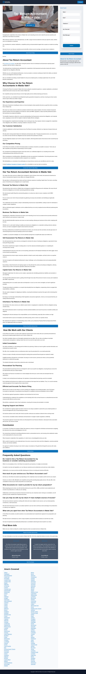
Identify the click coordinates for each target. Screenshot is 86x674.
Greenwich (33, 581)
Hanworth (33, 626)
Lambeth (6, 628)
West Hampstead (8, 575)
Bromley (6, 658)
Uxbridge (33, 643)
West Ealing (7, 638)
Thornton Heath (34, 613)
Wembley (6, 613)
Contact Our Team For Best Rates (30, 167)
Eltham (32, 641)
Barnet (32, 574)
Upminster (33, 664)
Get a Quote (29, 25)
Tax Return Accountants (9, 63)
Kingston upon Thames (36, 608)
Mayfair (5, 583)
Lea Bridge (6, 641)
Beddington (33, 628)
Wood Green (7, 631)
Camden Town (7, 580)
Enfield (32, 614)
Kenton (5, 644)
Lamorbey (33, 650)
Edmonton (33, 586)
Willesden (6, 584)
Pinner (32, 607)
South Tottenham (8, 634)
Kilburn (5, 572)
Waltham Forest (34, 592)
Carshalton (33, 632)
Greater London (34, 611)
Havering (33, 661)
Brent (5, 595)
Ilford (32, 635)
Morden (32, 589)
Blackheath (33, 598)
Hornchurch (33, 662)
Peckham (6, 640)
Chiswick (6, 602)
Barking (32, 637)
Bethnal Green (7, 626)
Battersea (6, 608)
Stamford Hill (7, 625)
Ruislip (32, 623)
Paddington (6, 574)
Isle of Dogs (7, 664)
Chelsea (6, 587)
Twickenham (34, 577)
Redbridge (33, 622)
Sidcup (32, 649)
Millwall (6, 661)
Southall (33, 578)
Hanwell (6, 643)
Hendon (6, 607)
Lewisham (33, 596)
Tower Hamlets (7, 646)
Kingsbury (6, 611)
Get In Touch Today (30, 52)
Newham (33, 610)
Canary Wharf (7, 659)
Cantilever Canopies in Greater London (15, 164)
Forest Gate (33, 601)
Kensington (6, 578)
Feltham (33, 629)
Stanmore (33, 575)
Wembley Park (7, 614)
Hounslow (33, 584)
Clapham (6, 619)
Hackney (6, 632)
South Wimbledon (8, 662)
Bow (5, 647)
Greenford (6, 652)
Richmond (6, 650)
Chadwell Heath (34, 652)
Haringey (6, 622)
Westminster (7, 592)
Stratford (33, 580)
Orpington (33, 658)
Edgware (6, 656)
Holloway (6, 596)
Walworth (6, 620)
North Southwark (8, 601)
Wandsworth (7, 617)
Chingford (33, 619)
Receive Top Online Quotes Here (30, 326)
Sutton (32, 640)
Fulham (6, 604)
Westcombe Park (35, 605)
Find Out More (30, 451)
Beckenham (33, 625)
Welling (32, 646)
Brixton (5, 629)
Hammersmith (7, 590)
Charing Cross (7, 589)
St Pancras (6, 586)
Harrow (5, 653)
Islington (6, 598)
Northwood (33, 638)
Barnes (5, 610)
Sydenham (33, 602)
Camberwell (7, 623)
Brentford (6, 635)
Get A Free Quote (30, 562)
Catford (32, 604)
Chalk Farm (6, 577)
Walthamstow (34, 595)
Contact (80, 2)
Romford (33, 659)
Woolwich (33, 631)
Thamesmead (34, 644)
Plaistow (33, 599)
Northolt (6, 665)
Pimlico (6, 593)
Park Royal (6, 599)
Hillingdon (33, 620)
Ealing (5, 637)
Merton (32, 572)
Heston (32, 590)
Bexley (32, 656)
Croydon (33, 634)
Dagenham (33, 655)
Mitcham (33, 587)
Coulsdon (33, 653)
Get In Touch (71, 53)
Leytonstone (33, 593)
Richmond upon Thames (9, 649)
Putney (5, 616)
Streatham (6, 655)
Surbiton (33, 617)
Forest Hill (33, 583)
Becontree (33, 647)
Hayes (32, 616)
